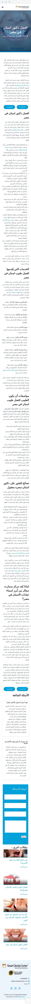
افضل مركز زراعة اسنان (18, 570)
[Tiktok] (11, 988)
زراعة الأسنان (7, 220)
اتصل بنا (22, 107)
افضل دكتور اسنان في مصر (16, 944)
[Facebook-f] (19, 988)
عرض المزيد (23, 867)
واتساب (9, 107)
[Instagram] (15, 988)
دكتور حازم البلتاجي (17, 130)
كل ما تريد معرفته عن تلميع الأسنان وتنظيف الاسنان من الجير (16, 917)
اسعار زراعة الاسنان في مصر (20, 553)
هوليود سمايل (16, 292)
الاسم (24, 793)
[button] (2, 7)
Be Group (22, 996)
